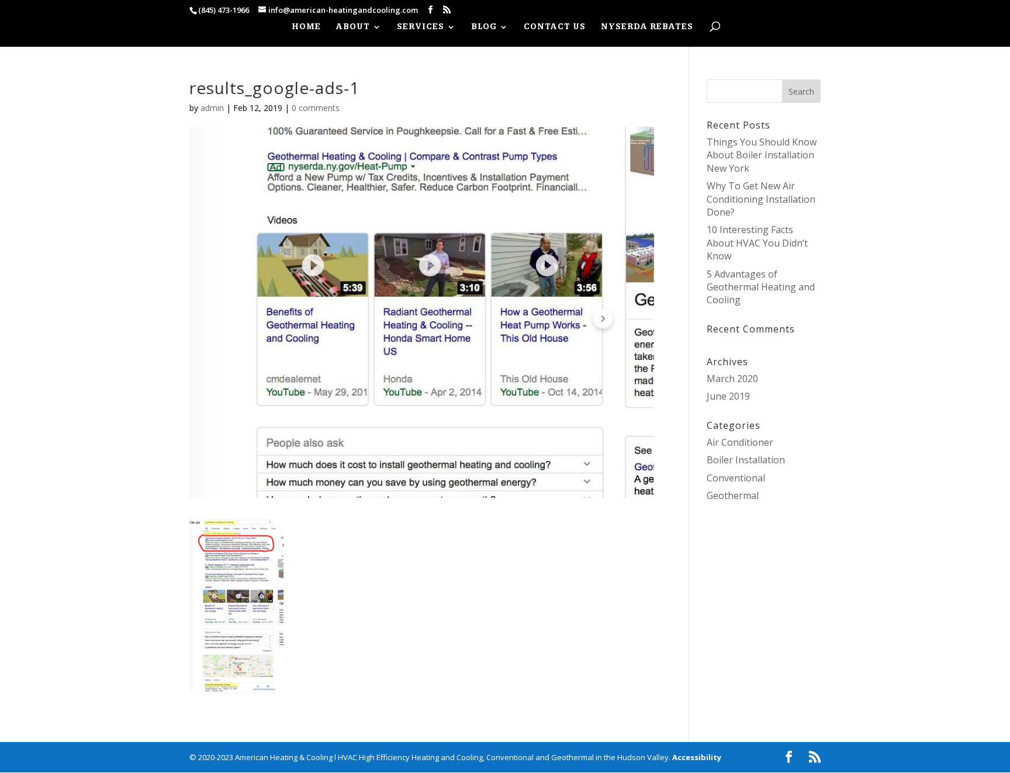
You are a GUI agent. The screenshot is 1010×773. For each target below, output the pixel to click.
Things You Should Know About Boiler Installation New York (762, 155)
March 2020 (732, 378)
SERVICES (420, 27)
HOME (306, 27)
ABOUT (353, 27)
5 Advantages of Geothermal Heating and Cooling (761, 287)
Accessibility (696, 757)
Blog (484, 27)
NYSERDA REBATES (647, 27)
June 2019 (728, 396)
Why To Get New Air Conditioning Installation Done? (761, 199)
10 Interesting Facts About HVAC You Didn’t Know (757, 242)
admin (212, 107)
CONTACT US (555, 27)
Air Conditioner (740, 442)
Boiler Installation (746, 459)
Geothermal (733, 495)
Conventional (736, 478)
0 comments (316, 107)
